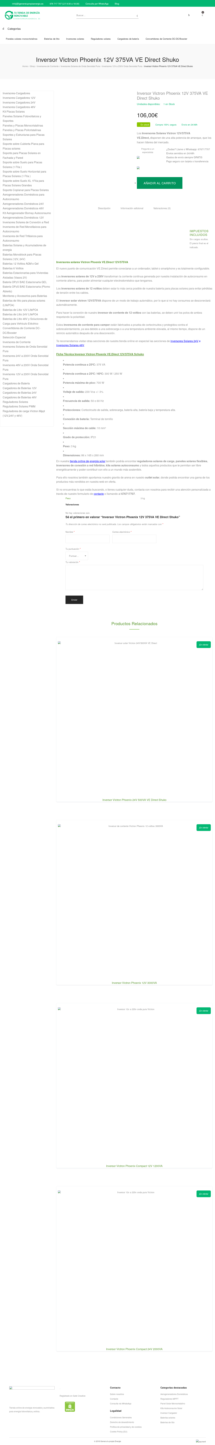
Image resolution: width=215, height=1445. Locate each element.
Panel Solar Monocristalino (172, 1403)
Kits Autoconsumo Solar (171, 1408)
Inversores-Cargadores (16, 93)
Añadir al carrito (160, 183)
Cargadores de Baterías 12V (20, 388)
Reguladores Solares (15, 402)
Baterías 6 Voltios (13, 268)
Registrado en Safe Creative (72, 1395)
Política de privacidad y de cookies (126, 1426)
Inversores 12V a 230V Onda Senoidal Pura (122, 66)
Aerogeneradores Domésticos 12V (23, 217)
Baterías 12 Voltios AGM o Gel (21, 263)
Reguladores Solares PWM (19, 406)
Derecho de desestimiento (122, 1422)
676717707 (204, 149)
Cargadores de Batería (16, 383)
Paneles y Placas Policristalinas (22, 130)
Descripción (104, 208)
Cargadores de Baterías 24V (20, 392)
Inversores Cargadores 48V (19, 107)
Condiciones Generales (121, 1417)
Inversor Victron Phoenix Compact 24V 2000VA (134, 1349)
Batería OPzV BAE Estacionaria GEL (25, 282)
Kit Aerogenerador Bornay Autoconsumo (27, 213)
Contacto (114, 1398)
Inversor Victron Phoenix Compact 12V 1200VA (134, 1166)
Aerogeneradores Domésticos (174, 1394)
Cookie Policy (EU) (118, 1431)
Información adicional (132, 208)
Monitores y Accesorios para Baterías (25, 296)
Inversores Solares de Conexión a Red (26, 222)
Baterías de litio (167, 1422)
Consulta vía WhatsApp (120, 1403)
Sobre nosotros (117, 1394)
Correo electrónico (122, 531)
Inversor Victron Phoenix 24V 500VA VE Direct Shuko (134, 800)
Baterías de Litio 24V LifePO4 (20, 314)
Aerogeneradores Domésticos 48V (23, 208)
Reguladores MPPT (169, 1398)
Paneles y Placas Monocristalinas (23, 125)
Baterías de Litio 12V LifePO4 (20, 310)
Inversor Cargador (168, 1412)
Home (25, 66)
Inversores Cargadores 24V (19, 102)
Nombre (70, 531)
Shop (32, 66)
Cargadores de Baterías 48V (20, 397)
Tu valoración (73, 562)
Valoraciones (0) (162, 208)
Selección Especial (14, 337)
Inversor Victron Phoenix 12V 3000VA (134, 983)
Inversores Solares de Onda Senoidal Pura (80, 66)
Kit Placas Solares (14, 111)
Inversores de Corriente (48, 66)
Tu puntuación (73, 548)
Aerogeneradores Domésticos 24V (23, 204)
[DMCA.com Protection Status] (70, 1406)
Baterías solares (167, 1417)
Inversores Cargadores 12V (19, 98)
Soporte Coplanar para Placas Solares (26, 190)
